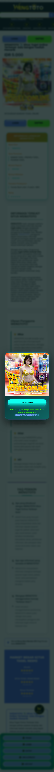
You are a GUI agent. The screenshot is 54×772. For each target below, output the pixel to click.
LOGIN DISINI (27, 402)
